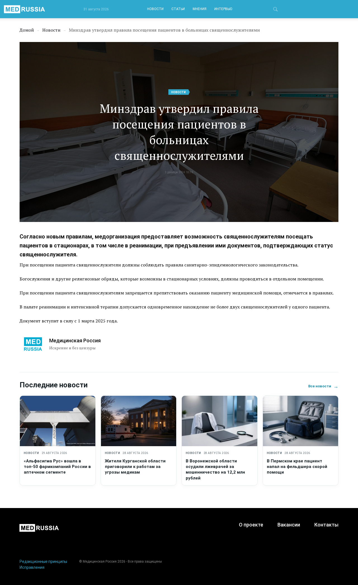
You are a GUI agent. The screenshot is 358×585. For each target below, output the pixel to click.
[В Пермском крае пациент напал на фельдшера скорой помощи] (300, 421)
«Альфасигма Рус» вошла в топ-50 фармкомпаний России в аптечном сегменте (57, 466)
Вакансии (288, 525)
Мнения (199, 9)
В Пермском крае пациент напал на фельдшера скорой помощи (297, 466)
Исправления (32, 567)
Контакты (326, 525)
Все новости (323, 386)
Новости (155, 9)
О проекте (251, 525)
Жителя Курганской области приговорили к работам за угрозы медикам (135, 466)
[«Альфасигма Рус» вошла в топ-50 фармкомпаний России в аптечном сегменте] (57, 421)
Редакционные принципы (43, 561)
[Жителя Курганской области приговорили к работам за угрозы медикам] (138, 421)
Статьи (178, 9)
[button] (275, 10)
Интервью (223, 9)
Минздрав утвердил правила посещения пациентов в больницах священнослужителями (179, 131)
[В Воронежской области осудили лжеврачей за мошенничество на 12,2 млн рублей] (219, 421)
